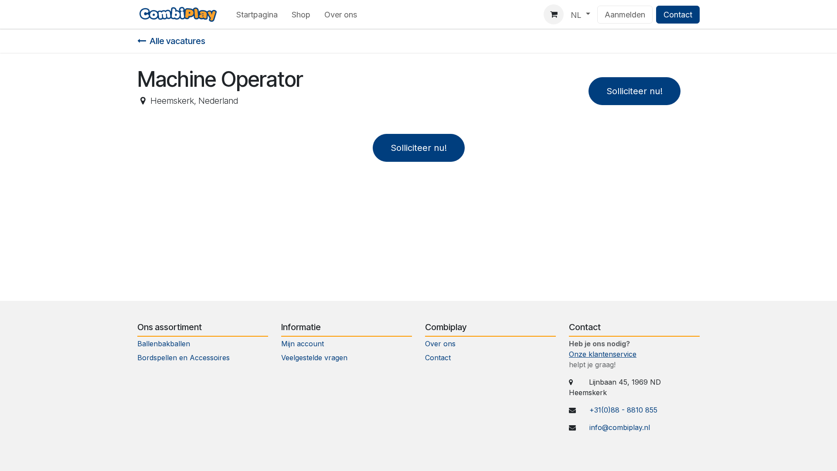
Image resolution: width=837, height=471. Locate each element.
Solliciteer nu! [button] (634, 91)
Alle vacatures (177, 41)
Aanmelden (625, 14)
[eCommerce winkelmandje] (554, 14)
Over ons (440, 343)
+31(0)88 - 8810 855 (623, 410)
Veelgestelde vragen (314, 357)
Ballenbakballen (163, 343)
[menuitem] (257, 14)
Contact (677, 14)
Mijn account (302, 343)
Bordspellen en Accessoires (183, 357)
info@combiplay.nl (619, 427)
